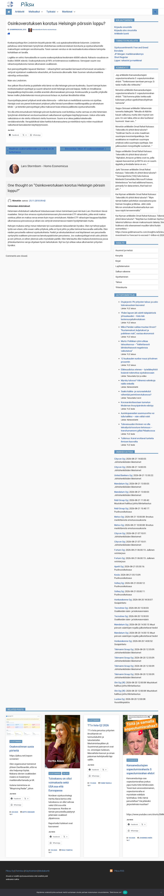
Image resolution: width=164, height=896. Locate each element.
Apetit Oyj (119, 566)
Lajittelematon (122, 266)
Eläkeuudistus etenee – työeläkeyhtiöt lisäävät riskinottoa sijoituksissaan (139, 371)
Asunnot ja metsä (124, 250)
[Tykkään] (9, 33)
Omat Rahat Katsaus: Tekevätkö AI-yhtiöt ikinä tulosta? (134, 128)
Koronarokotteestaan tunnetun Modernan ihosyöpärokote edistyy (137, 404)
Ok (125, 892)
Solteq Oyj (119, 583)
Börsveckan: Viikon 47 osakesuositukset (84, 148)
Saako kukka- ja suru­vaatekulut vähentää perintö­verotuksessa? (136, 393)
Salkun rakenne (122, 271)
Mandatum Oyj (121, 483)
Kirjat (118, 261)
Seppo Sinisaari (28, 812)
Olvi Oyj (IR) (119, 682)
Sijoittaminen (121, 277)
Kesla (117, 575)
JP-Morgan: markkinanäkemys (129, 54)
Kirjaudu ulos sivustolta (125, 30)
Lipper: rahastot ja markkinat (128, 60)
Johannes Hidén (145, 838)
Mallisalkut (34, 11)
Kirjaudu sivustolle (123, 27)
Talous (118, 282)
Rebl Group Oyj (121, 500)
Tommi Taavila (106, 783)
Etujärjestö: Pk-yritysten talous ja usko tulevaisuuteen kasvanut (139, 303)
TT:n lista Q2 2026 (98, 725)
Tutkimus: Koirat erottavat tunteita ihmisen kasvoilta (137, 440)
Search (155, 12)
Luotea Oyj (119, 699)
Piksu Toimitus (67, 850)
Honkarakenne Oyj (123, 599)
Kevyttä (119, 255)
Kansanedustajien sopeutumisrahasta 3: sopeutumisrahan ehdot (134, 78)
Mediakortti (44, 871)
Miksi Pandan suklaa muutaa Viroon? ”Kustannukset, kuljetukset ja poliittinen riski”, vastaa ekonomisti (138, 330)
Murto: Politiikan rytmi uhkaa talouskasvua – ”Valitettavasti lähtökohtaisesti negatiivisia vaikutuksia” (135, 346)
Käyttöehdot (31, 871)
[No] (161, 892)
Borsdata (118, 50)
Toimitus (19, 871)
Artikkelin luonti (121, 33)
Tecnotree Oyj (121, 608)
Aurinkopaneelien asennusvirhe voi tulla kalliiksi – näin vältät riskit (137, 415)
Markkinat (67, 11)
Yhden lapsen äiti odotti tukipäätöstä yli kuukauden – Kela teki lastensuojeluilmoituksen (138, 316)
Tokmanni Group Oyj (124, 649)
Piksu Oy (10, 871)
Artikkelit (19, 11)
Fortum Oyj (119, 550)
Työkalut (50, 11)
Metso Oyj (119, 517)
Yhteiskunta (121, 287)
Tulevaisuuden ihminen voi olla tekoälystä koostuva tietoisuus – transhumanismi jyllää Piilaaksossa (138, 427)
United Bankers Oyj (123, 475)
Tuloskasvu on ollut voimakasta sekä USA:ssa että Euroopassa (60, 784)
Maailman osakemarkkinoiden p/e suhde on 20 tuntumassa (31, 150)
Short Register (121, 57)
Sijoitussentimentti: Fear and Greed (131, 47)
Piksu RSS (119, 871)
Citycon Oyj (119, 458)
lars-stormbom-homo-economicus (44, 29)
